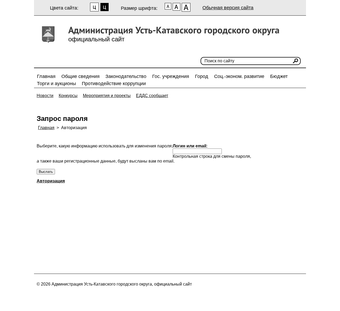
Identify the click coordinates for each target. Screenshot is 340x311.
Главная (46, 76)
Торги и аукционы (56, 83)
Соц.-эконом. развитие (239, 76)
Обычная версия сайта (227, 7)
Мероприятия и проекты (107, 95)
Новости (45, 95)
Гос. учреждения (170, 76)
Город (201, 76)
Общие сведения (80, 76)
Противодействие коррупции (114, 83)
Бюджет (279, 76)
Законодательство (125, 76)
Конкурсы (68, 95)
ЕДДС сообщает (152, 95)
